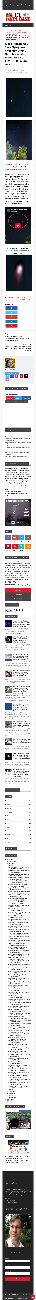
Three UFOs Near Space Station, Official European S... (18, 1048)
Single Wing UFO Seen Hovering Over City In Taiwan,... (18, 954)
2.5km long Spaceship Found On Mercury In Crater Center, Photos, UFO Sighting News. (20, 639)
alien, (8, 70)
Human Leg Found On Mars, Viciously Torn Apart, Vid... (17, 1038)
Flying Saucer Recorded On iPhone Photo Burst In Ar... (19, 1000)
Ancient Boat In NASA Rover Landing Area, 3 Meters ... (17, 902)
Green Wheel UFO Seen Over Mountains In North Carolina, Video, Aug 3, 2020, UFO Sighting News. (21, 756)
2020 (9, 859)
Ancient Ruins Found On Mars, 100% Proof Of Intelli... (17, 885)
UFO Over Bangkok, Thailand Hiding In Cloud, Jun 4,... (19, 1024)
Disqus (18, 398)
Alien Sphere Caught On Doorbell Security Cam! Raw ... (18, 934)
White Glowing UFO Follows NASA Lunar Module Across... (19, 892)
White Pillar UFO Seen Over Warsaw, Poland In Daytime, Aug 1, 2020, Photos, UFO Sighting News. (21, 707)
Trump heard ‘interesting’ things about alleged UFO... (18, 937)
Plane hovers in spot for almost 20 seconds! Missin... (19, 941)
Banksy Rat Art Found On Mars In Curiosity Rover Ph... (18, 979)
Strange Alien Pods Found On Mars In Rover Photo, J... (19, 989)
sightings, (8, 72)
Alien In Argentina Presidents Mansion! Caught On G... (17, 899)
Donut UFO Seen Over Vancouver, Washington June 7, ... (19, 1031)
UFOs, (26, 72)
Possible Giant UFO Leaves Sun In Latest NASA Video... (18, 867)
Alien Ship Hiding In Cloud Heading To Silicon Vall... (19, 965)
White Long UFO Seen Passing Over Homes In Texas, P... (19, 895)
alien (12, 31)
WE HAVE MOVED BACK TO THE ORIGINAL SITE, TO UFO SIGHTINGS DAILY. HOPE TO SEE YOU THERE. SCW (21, 773)
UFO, (23, 72)
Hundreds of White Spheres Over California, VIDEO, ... (19, 906)
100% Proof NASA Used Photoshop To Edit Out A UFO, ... (19, 1041)
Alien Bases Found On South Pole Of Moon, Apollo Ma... (18, 881)
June (10, 865)
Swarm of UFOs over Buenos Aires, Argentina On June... (19, 916)
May (10, 1089)
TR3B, (20, 72)
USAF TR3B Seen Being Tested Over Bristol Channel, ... (18, 923)
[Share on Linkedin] (12, 321)
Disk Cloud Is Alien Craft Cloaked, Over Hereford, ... (18, 878)
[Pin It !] (12, 326)
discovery (10, 816)
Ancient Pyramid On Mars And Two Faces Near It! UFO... (19, 1013)
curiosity (9, 812)
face (8, 819)
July (10, 863)
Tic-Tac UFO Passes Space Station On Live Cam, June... (19, 1080)
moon (8, 827)
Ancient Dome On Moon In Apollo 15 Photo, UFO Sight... (18, 1086)
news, (17, 70)
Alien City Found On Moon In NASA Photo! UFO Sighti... (19, 972)
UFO (11, 34)
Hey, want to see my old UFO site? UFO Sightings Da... (19, 874)
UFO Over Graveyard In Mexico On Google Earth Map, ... (19, 1066)
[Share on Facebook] (12, 308)
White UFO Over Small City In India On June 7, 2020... (19, 1027)
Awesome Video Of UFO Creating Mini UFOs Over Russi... (18, 993)
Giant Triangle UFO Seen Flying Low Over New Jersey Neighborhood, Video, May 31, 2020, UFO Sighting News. (17, 54)
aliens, (12, 70)
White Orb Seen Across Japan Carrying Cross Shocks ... (17, 947)
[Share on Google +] (12, 317)
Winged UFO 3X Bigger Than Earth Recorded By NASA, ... (19, 913)
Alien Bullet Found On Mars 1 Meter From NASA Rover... (17, 1069)
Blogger (9, 398)
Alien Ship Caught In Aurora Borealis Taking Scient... (17, 1052)
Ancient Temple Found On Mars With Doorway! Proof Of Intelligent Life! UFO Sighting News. (21, 673)
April (10, 1091)
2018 (9, 1101)
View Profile (13, 373)
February (12, 1095)
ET (20, 31)
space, (13, 72)
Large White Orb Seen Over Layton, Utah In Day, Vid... (19, 982)
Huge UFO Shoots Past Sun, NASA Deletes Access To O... (19, 888)
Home (7, 31)
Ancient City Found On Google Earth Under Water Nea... (17, 1010)
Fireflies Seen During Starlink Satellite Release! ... (17, 1045)
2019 (9, 1099)
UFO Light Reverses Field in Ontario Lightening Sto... (17, 996)
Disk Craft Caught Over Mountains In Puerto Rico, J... (19, 871)
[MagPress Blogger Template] (18, 16)
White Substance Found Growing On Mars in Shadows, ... (18, 1006)
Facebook (27, 398)
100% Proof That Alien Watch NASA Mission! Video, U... (19, 1003)
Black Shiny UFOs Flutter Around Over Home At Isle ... (18, 951)
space (19, 32)
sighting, (22, 70)
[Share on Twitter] (12, 312)
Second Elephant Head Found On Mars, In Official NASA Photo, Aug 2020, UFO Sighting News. (21, 724)
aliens (16, 31)
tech (23, 32)
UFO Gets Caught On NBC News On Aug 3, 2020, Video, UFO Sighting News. (22, 740)
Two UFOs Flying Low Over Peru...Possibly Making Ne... (17, 944)
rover (8, 842)
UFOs (16, 34)
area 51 (9, 808)
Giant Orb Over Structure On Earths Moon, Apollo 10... (17, 1062)
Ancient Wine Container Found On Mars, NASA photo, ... (19, 1034)
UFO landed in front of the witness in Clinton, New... (19, 920)
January (11, 1097)
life (8, 823)
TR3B (7, 34)
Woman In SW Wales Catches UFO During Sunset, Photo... (19, 1076)
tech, (16, 72)
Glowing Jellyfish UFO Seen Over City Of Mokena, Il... (18, 1073)
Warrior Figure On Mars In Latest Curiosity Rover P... (18, 927)
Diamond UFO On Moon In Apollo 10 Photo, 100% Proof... (19, 1059)
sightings (14, 32)
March (11, 1093)
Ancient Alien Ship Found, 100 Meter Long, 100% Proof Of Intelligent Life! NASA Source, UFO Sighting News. (21, 690)
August (11, 861)
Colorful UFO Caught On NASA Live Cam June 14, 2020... (19, 975)
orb (8, 838)
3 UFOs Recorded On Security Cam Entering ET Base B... (19, 958)
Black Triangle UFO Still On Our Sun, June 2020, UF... (18, 1083)
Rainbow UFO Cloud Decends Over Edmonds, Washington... (19, 930)
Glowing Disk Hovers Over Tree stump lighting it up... (18, 909)
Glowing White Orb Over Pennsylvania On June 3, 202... (18, 1017)
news (23, 31)
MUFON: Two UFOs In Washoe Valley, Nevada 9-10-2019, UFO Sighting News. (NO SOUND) (21, 657)
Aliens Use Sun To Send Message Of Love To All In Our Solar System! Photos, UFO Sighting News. (22, 623)
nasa (8, 831)
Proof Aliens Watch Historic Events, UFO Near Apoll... (19, 1055)
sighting (8, 32)
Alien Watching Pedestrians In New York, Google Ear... (19, 961)
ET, (15, 70)
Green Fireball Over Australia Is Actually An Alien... (18, 986)
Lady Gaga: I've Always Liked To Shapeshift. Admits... (18, 968)
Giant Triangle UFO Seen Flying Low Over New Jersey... (19, 1020)
